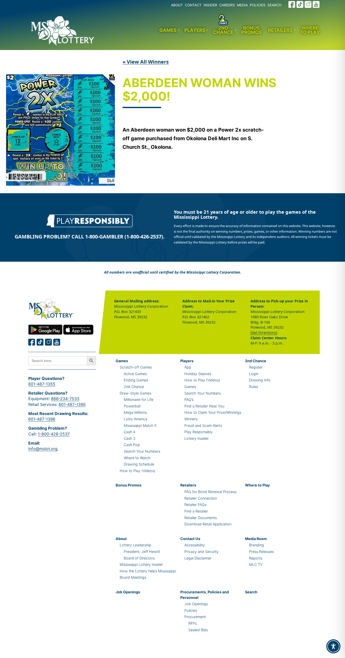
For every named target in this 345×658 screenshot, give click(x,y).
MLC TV (255, 564)
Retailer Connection (200, 498)
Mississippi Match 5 (140, 425)
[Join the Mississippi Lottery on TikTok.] (300, 4)
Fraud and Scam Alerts (203, 425)
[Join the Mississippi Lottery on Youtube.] (316, 4)
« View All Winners (145, 61)
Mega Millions (135, 412)
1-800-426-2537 (54, 433)
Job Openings (128, 592)
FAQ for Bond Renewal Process (210, 492)
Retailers (280, 30)
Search (251, 592)
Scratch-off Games (136, 367)
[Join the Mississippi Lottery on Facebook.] (291, 4)
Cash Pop (132, 445)
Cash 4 (129, 432)
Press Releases (261, 551)
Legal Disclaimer (197, 558)
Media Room (256, 539)
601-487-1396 (41, 419)
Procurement (195, 617)
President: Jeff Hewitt (142, 551)
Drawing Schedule (139, 464)
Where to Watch (137, 458)
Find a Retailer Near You (204, 406)
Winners (191, 419)
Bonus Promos (251, 30)
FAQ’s (188, 399)
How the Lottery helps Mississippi (148, 571)
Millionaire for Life (138, 399)
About (121, 539)
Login (253, 374)
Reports (255, 558)
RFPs (192, 623)
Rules (253, 386)
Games (168, 30)
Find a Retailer (196, 511)
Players (194, 30)
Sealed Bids (198, 630)
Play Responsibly (198, 432)
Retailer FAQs (195, 504)
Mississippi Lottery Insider (141, 564)
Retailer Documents (200, 518)
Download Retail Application (207, 524)
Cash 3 (129, 438)
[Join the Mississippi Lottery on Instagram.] (308, 4)
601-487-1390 (72, 404)
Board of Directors (139, 558)
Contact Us (190, 539)
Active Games (135, 374)
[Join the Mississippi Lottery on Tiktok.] (40, 342)
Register (256, 367)
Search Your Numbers (142, 451)
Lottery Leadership (135, 545)
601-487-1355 (41, 383)
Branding (256, 545)
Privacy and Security (201, 551)
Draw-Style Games (135, 393)
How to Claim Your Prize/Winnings (212, 412)
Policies (190, 610)
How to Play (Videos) (137, 471)
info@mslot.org (43, 448)
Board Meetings (133, 577)
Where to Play (310, 30)
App (187, 367)
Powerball (132, 406)
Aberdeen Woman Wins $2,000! (199, 90)
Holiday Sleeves (197, 374)
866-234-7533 (65, 398)
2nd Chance (223, 30)
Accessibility (194, 545)
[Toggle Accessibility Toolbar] (333, 646)
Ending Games (136, 380)
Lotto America (135, 419)
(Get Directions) (264, 332)
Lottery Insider (196, 438)
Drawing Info (259, 380)
